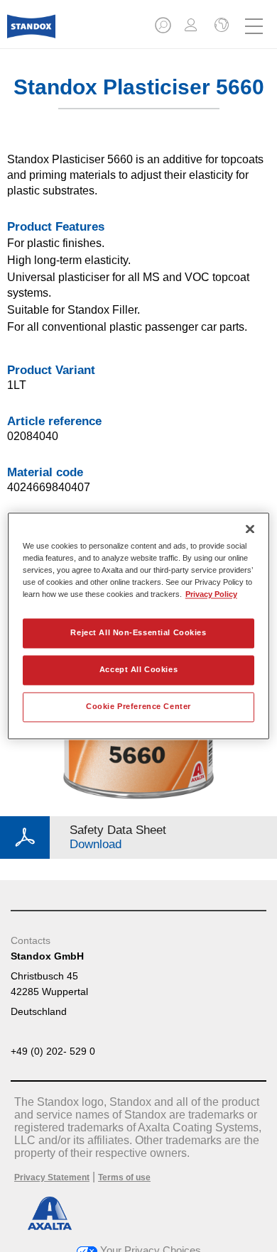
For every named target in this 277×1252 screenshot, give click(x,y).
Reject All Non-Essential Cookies (138, 633)
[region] (139, 626)
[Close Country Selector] (220, 26)
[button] (164, 29)
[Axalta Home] (31, 32)
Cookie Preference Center (138, 707)
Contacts (30, 940)
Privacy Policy (211, 595)
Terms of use (124, 1177)
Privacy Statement (51, 1177)
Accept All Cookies (138, 670)
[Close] (250, 528)
